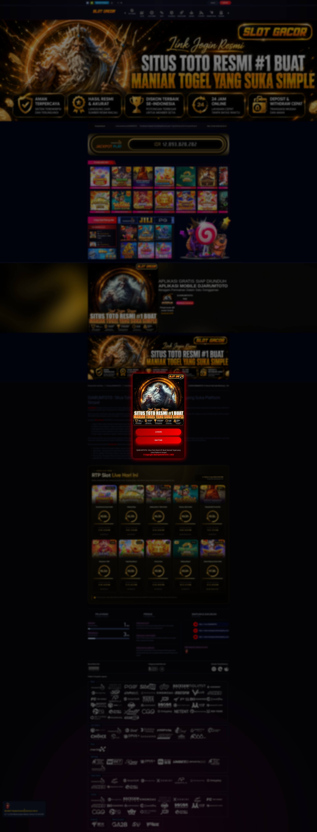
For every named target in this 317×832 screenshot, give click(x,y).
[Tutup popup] (181, 377)
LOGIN (158, 432)
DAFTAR (158, 440)
